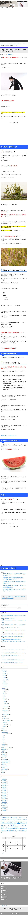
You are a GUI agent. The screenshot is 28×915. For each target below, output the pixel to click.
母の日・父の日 (6, 714)
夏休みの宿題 (4, 769)
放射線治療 (20, 825)
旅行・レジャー (5, 732)
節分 (4, 695)
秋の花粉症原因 (9, 598)
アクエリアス (22, 819)
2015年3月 (4, 797)
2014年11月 (4, 803)
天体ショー (5, 825)
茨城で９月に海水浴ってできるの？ (8, 618)
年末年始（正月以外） (7, 720)
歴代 (11, 828)
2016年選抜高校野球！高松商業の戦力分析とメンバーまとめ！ (13, 652)
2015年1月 (4, 800)
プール (14, 820)
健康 (9, 823)
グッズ (26, 819)
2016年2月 (4, 780)
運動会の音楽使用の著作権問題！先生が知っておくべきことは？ (14, 615)
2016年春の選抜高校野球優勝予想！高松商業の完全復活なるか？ (14, 650)
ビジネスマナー (5, 765)
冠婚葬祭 (3, 754)
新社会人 (4, 745)
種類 (13, 830)
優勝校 (11, 823)
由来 (10, 830)
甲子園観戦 (5, 686)
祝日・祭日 (4, 752)
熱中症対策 (5, 830)
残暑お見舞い (16, 828)
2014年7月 (4, 810)
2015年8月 (4, 788)
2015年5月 (4, 793)
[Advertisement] (14, 25)
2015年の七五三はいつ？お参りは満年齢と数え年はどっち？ (13, 633)
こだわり (18, 819)
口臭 (18, 823)
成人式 (4, 693)
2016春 (4, 677)
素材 (17, 830)
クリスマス (5, 689)
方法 (23, 825)
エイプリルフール (6, 724)
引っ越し (3, 770)
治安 (23, 828)
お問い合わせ (4, 888)
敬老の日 (4, 726)
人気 (7, 823)
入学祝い (5, 711)
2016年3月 (4, 779)
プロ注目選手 (5, 679)
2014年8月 (4, 808)
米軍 (15, 830)
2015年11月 (4, 785)
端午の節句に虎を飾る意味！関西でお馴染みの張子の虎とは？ (13, 641)
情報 (17, 825)
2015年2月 (4, 798)
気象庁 (21, 828)
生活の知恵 (4, 744)
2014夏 (4, 671)
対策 (12, 825)
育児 (3, 772)
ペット (3, 757)
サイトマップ (4, 891)
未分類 (3, 764)
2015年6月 (4, 792)
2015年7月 (4, 790)
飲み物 (21, 830)
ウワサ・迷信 (4, 759)
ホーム (3, 886)
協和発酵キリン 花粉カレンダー (9, 435)
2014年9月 (4, 807)
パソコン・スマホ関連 (6, 760)
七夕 (5, 701)
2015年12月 (4, 784)
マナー (3, 767)
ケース (2, 820)
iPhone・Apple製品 (5, 762)
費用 (18, 830)
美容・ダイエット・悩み (6, 747)
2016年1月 (4, 782)
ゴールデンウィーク (6, 733)
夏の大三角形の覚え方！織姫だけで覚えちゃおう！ (11, 639)
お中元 (15, 819)
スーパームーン (7, 820)
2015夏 (4, 673)
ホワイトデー (5, 708)
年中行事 (3, 688)
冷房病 (15, 823)
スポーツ (3, 730)
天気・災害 (4, 756)
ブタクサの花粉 (15, 596)
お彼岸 (4, 722)
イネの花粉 (8, 596)
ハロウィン (5, 718)
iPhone (3, 817)
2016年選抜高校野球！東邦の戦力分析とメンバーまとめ (12, 662)
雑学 (3, 751)
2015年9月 (4, 787)
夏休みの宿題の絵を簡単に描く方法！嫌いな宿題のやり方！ (13, 636)
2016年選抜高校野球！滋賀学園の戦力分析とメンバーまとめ (13, 659)
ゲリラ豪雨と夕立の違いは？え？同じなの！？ (10, 627)
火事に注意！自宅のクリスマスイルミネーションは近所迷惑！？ (14, 624)
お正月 (4, 691)
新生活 (3, 728)
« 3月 (3, 852)
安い (9, 825)
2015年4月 (4, 795)
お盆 (4, 716)
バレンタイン (5, 706)
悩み (15, 825)
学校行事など (5, 710)
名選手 (4, 681)
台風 (21, 823)
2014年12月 (4, 802)
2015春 (4, 675)
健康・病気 (10, 54)
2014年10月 (4, 805)
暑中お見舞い (6, 828)
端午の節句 (6, 703)
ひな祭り (5, 699)
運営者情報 (4, 890)
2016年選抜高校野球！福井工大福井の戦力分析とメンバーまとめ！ (13, 656)
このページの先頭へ (15, 913)
